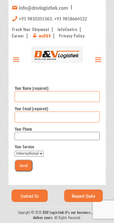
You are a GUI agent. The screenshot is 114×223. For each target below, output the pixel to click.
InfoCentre (67, 29)
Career (18, 35)
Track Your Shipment (30, 29)
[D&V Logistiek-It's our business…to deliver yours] (57, 54)
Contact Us (30, 196)
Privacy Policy (72, 35)
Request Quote (83, 196)
